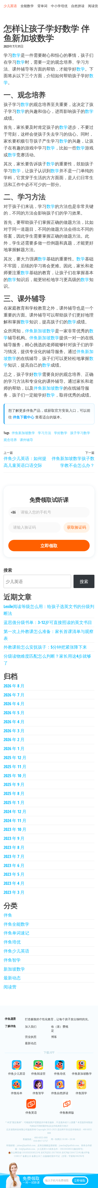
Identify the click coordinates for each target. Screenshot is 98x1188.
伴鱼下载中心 (23, 417)
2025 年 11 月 (15, 766)
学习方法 (44, 433)
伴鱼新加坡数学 (40, 331)
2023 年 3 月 (14, 892)
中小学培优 (59, 6)
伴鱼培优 (12, 942)
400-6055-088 (41, 1137)
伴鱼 (8, 915)
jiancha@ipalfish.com (69, 1145)
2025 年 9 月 (14, 784)
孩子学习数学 (80, 433)
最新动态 (12, 978)
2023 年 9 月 (14, 838)
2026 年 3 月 (14, 730)
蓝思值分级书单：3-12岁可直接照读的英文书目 (48, 622)
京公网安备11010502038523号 (25, 1152)
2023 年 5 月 (14, 874)
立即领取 (49, 545)
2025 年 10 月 (15, 775)
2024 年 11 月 (15, 820)
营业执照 (30, 1037)
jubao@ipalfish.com (26, 1145)
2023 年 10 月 (15, 829)
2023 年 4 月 (14, 883)
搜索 (8, 570)
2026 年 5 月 (14, 712)
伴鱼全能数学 (16, 924)
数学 (16, 55)
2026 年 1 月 (14, 748)
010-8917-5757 (41, 1141)
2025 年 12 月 (15, 757)
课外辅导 (26, 439)
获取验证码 (76, 527)
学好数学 (60, 433)
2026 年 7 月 (14, 695)
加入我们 (30, 1026)
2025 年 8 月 (14, 793)
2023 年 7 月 (14, 856)
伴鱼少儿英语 (16, 951)
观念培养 (10, 439)
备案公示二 (37, 1156)
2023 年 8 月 (14, 847)
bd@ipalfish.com (27, 1149)
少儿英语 (10, 6)
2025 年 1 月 (14, 802)
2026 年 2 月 (14, 739)
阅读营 (93, 6)
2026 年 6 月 (14, 703)
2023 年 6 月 (14, 865)
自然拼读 (77, 6)
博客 (54, 1037)
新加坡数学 (14, 969)
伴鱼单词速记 (16, 933)
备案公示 (27, 1156)
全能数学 (27, 6)
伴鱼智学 (12, 960)
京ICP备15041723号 (71, 1152)
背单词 (42, 6)
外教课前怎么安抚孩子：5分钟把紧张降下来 (45, 647)
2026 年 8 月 (14, 686)
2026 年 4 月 (14, 721)
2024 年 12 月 (15, 811)
